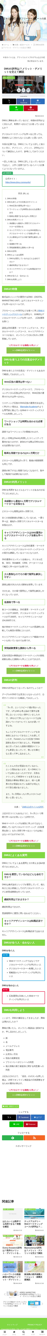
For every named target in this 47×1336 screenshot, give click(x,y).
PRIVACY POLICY (35, 1325)
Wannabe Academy (28, 407)
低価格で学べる (15, 244)
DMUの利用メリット (15, 220)
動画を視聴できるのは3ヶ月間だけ (23, 216)
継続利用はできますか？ (19, 265)
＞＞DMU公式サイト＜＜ (23, 350)
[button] (42, 708)
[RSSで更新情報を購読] (34, 1137)
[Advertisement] (23, 1171)
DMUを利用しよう (14, 279)
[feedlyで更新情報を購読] (12, 1137)
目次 (20, 193)
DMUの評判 (11, 251)
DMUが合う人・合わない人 (18, 276)
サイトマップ (12, 1325)
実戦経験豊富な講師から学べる (21, 248)
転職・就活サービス (11, 1106)
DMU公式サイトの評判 (32, 807)
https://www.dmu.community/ (18, 182)
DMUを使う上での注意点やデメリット (22, 202)
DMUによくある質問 (15, 255)
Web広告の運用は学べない (20, 206)
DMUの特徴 (11, 198)
